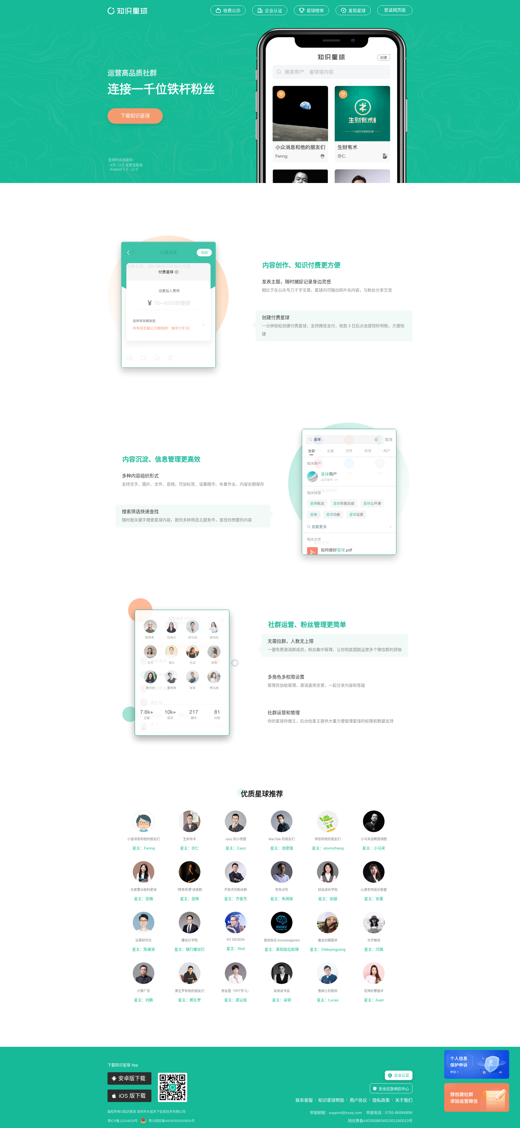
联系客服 (304, 1100)
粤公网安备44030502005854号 (172, 1121)
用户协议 (358, 1100)
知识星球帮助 (331, 1100)
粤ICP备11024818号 (123, 1121)
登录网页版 (395, 10)
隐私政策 (381, 1100)
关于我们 (403, 1100)
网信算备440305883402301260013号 (380, 1121)
